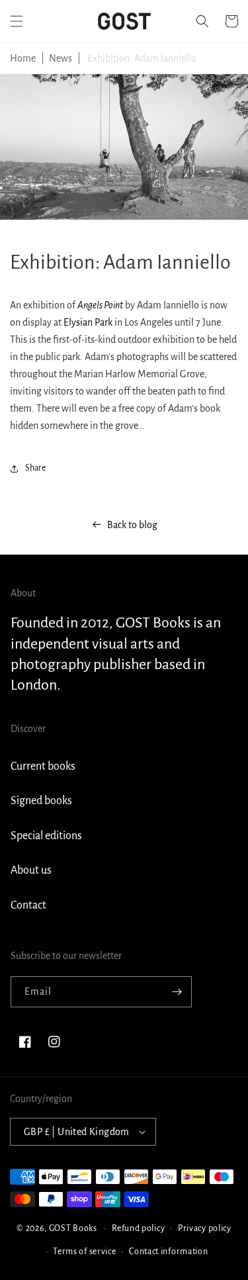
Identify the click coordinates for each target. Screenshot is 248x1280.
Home (23, 58)
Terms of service (84, 1251)
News (60, 58)
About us (31, 870)
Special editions (46, 836)
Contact (28, 905)
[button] (16, 21)
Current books (43, 766)
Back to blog (132, 525)
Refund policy (138, 1228)
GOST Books (73, 1228)
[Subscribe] (176, 991)
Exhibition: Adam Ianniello (141, 58)
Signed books (41, 801)
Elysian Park (88, 322)
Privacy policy (204, 1228)
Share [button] (35, 468)
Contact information (168, 1251)
